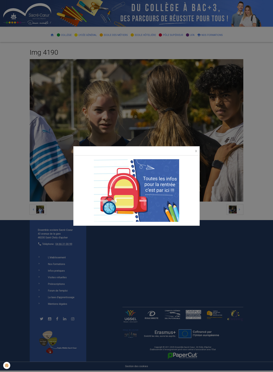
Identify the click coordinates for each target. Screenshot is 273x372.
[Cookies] (6, 365)
